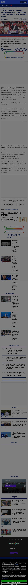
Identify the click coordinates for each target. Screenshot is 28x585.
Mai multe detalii (16, 564)
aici (13, 568)
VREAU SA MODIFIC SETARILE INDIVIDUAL (14, 582)
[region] (14, 572)
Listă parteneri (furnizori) (5, 578)
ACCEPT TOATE (14, 580)
